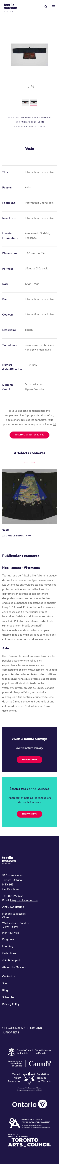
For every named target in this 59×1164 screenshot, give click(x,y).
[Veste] (29, 496)
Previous (26, 462)
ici (54, 424)
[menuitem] (29, 940)
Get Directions (10, 889)
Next (33, 462)
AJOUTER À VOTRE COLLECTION (29, 127)
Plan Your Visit (10, 933)
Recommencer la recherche (29, 435)
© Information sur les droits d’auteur (29, 118)
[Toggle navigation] (46, 6)
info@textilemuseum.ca (24, 900)
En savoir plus (29, 760)
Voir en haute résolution (30, 122)
